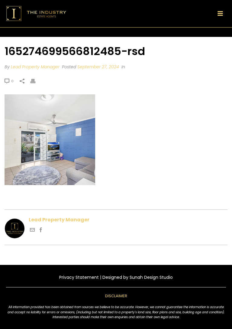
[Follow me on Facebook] (40, 230)
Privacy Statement (79, 277)
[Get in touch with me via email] (32, 230)
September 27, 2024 (98, 67)
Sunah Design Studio (151, 277)
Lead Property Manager (35, 67)
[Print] (36, 81)
